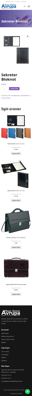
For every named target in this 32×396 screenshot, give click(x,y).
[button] (27, 36)
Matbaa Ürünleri (9, 1)
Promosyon (17, 1)
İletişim (3, 342)
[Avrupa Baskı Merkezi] (11, 6)
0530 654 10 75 (6, 378)
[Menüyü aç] (29, 6)
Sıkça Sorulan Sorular (7, 339)
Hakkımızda (5, 333)
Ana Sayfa (4, 15)
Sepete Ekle (14, 88)
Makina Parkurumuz (7, 336)
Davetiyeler (23, 1)
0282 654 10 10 (6, 375)
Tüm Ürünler (5, 351)
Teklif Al (3, 357)
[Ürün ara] (24, 6)
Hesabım (4, 360)
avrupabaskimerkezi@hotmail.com (12, 381)
